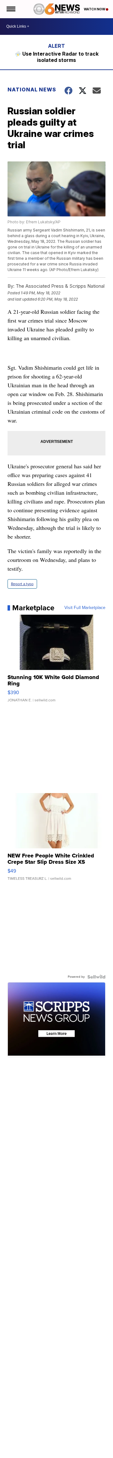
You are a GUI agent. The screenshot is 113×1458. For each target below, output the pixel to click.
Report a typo (22, 584)
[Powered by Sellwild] (96, 977)
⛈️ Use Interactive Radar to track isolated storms (57, 57)
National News (32, 89)
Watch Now (95, 9)
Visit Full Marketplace (84, 608)
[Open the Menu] (10, 9)
